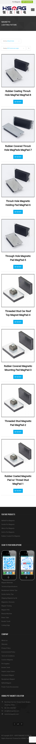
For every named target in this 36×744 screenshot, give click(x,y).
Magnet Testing (7, 606)
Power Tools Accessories (10, 687)
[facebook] (14, 724)
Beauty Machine (7, 614)
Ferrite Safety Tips (8, 594)
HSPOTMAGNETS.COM (21, 735)
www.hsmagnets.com (11, 714)
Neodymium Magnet (8, 679)
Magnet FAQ (6, 610)
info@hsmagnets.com (11, 711)
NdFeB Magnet (6, 683)
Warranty (4, 644)
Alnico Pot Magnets (8, 528)
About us (5, 640)
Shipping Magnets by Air (9, 598)
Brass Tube (5, 617)
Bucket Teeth (6, 667)
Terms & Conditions (8, 656)
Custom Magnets (7, 660)
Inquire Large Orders (8, 671)
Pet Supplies (6, 664)
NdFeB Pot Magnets (8, 520)
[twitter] (18, 724)
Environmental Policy (8, 652)
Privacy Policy (6, 648)
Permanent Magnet (8, 675)
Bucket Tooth (6, 621)
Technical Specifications (9, 586)
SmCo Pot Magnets (8, 532)
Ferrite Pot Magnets (8, 524)
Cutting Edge (6, 625)
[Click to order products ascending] (29, 48)
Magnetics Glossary (8, 602)
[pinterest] (21, 724)
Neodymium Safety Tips (9, 590)
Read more (19, 102)
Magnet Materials (7, 582)
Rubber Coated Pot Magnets (11, 536)
